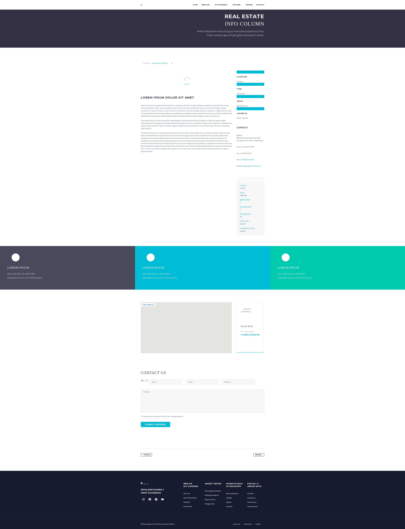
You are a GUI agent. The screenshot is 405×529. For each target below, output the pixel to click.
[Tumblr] (154, 441)
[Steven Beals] (250, 327)
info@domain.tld (248, 160)
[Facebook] (242, 339)
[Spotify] (156, 499)
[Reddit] (162, 441)
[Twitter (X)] (245, 339)
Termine (249, 5)
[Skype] (255, 339)
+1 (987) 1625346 (250, 335)
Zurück (147, 455)
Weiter (258, 455)
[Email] (242, 345)
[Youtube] (162, 499)
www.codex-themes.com (252, 166)
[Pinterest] (150, 441)
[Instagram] (252, 339)
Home (195, 5)
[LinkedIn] (248, 339)
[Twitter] (146, 441)
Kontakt (260, 5)
